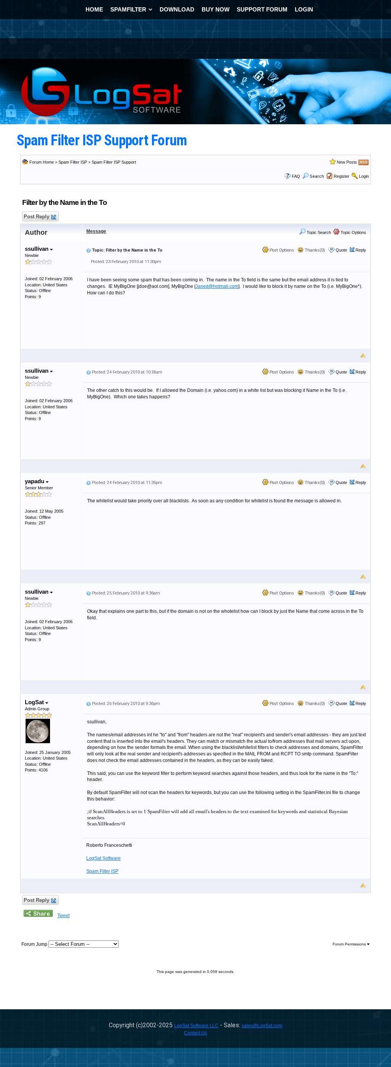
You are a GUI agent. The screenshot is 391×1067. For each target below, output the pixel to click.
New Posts (347, 162)
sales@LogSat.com (262, 1025)
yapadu (35, 481)
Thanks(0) (314, 250)
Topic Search (318, 232)
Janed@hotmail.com (217, 286)
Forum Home (41, 162)
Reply (360, 250)
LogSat (35, 702)
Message (96, 231)
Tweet (63, 915)
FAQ (296, 176)
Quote (341, 250)
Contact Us (195, 1033)
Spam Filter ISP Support (114, 162)
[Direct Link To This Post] (88, 250)
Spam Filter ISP (72, 162)
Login (364, 176)
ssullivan (37, 248)
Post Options (281, 250)
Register (341, 176)
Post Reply (36, 216)
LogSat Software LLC (196, 1025)
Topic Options (352, 232)
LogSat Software (103, 858)
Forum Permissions (350, 944)
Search (317, 176)
